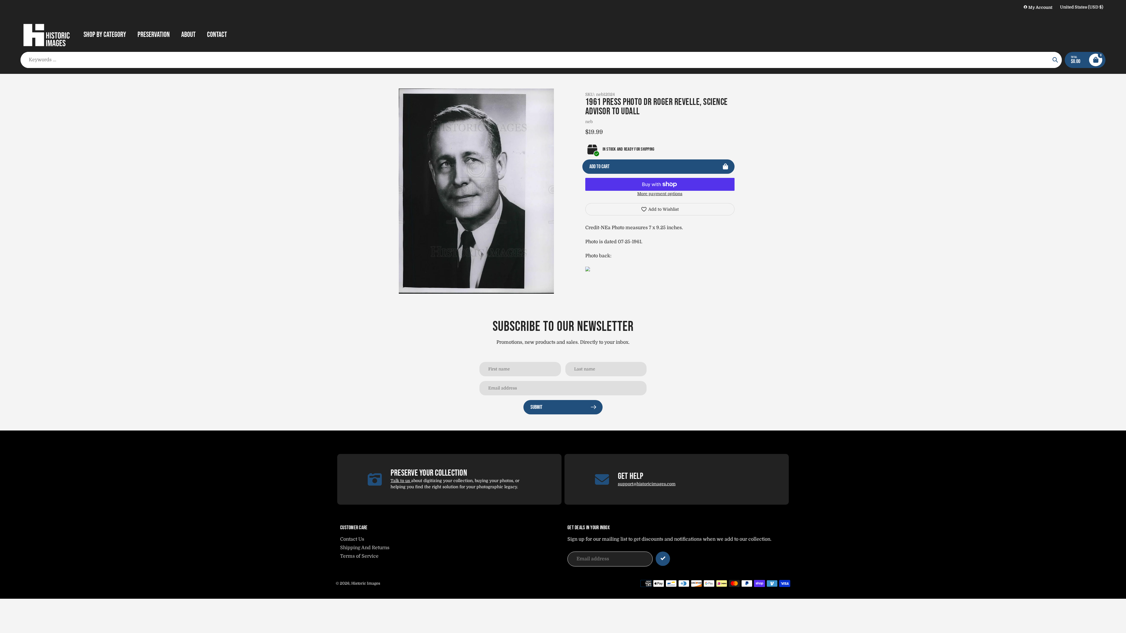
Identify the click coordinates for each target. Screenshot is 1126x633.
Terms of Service (359, 556)
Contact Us (352, 539)
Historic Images (365, 583)
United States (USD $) (1081, 7)
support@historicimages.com (647, 483)
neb (589, 121)
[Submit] (663, 559)
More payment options (659, 193)
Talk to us (401, 480)
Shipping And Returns (364, 547)
